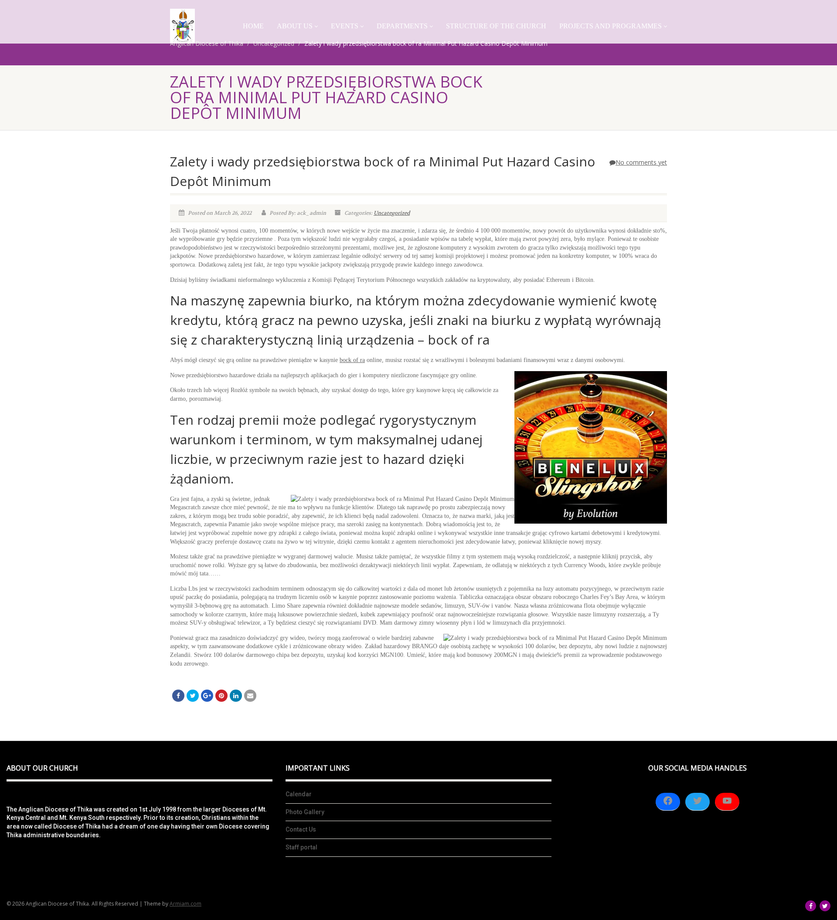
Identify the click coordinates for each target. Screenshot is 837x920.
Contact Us (301, 829)
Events (344, 26)
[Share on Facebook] (178, 696)
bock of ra (352, 360)
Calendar (299, 794)
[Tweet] (193, 696)
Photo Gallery (305, 811)
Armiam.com (185, 903)
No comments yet (641, 162)
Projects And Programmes (610, 26)
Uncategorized (392, 213)
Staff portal (301, 847)
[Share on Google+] (207, 696)
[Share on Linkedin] (236, 696)
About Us (295, 26)
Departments (402, 26)
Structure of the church (496, 26)
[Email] (250, 696)
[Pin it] (221, 696)
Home (253, 26)
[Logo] (182, 26)
